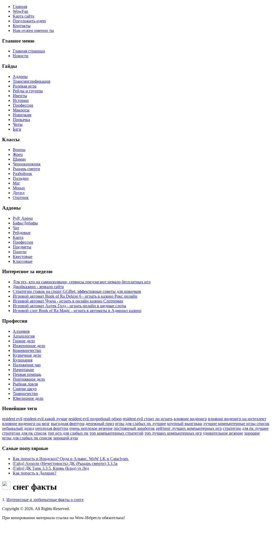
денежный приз (100, 423)
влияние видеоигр (190, 419)
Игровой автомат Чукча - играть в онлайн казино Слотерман (68, 301)
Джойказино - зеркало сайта (38, 286)
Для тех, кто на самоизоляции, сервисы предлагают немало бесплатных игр (82, 282)
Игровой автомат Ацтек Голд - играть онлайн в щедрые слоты (69, 305)
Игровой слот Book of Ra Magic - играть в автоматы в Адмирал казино (77, 310)
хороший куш (65, 438)
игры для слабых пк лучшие (140, 423)
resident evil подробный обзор (95, 419)
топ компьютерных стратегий (116, 433)
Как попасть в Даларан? (34, 473)
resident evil (12, 419)
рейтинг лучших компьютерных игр (189, 428)
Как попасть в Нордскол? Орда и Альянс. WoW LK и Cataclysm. (71, 458)
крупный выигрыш (184, 423)
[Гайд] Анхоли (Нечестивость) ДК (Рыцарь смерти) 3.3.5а (65, 463)
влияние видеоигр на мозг (26, 423)
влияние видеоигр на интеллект (237, 419)
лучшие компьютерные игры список (236, 423)
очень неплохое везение (91, 428)
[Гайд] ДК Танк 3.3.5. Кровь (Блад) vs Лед (51, 468)
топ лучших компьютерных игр (173, 433)
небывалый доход (18, 428)
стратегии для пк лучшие (246, 428)
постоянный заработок (134, 428)
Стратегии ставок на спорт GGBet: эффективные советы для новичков (77, 291)
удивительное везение (223, 433)
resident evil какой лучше (45, 419)
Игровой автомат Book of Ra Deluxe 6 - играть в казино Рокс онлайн (75, 296)
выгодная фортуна (67, 423)
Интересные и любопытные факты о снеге (45, 499)
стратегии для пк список (24, 433)
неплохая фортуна (51, 428)
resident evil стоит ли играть (148, 419)
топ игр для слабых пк (68, 433)
